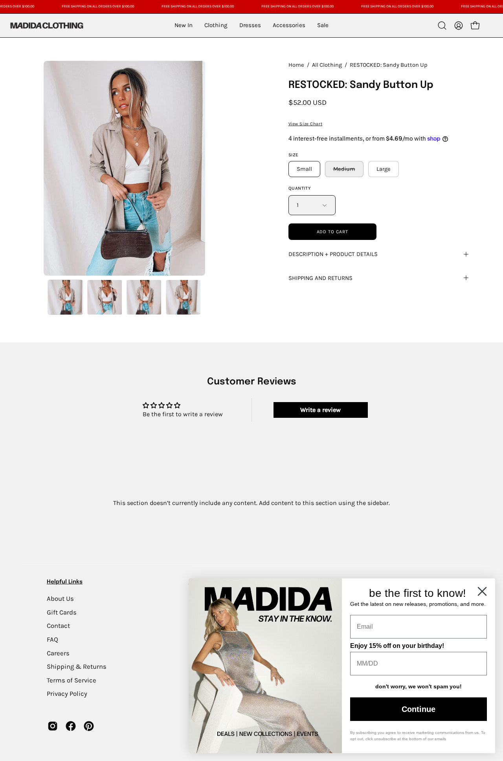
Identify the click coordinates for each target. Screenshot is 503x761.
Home (296, 65)
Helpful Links (65, 582)
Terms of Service (71, 680)
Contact (58, 625)
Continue (418, 709)
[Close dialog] (482, 591)
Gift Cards (62, 612)
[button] (442, 25)
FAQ (52, 639)
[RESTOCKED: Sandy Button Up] (65, 297)
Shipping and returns (320, 278)
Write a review (320, 409)
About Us (60, 598)
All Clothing (327, 65)
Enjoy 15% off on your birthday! (397, 645)
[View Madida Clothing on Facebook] (71, 726)
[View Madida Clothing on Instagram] (53, 726)
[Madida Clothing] (46, 25)
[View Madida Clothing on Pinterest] (89, 726)
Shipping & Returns (76, 666)
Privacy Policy (67, 693)
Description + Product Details (333, 254)
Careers (58, 653)
